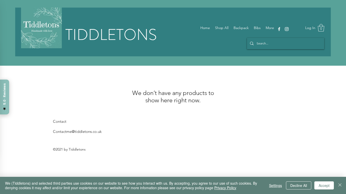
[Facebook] (279, 29)
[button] (321, 28)
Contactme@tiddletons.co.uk (77, 131)
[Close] (340, 185)
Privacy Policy (225, 187)
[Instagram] (286, 29)
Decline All (298, 185)
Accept (324, 185)
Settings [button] (275, 185)
